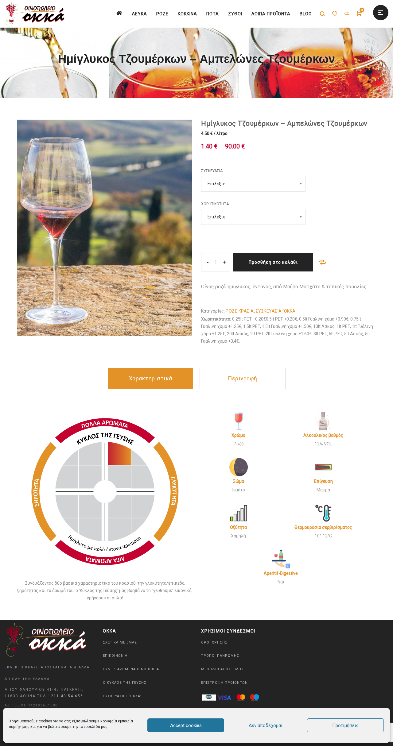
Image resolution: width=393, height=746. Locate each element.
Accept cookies (186, 725)
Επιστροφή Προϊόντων (224, 683)
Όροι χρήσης (214, 642)
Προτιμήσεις (345, 725)
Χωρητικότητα (215, 204)
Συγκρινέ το (322, 262)
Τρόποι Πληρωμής (220, 656)
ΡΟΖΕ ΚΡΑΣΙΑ (240, 311)
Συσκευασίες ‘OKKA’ (122, 696)
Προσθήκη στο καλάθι (273, 262)
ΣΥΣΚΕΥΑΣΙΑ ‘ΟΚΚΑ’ (276, 311)
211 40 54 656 (67, 696)
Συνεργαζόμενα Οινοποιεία (131, 669)
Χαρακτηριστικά (150, 378)
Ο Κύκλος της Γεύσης (124, 683)
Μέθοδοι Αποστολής (222, 669)
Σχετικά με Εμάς (120, 642)
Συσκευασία (212, 171)
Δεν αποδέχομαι (265, 725)
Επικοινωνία (115, 656)
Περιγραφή (242, 378)
